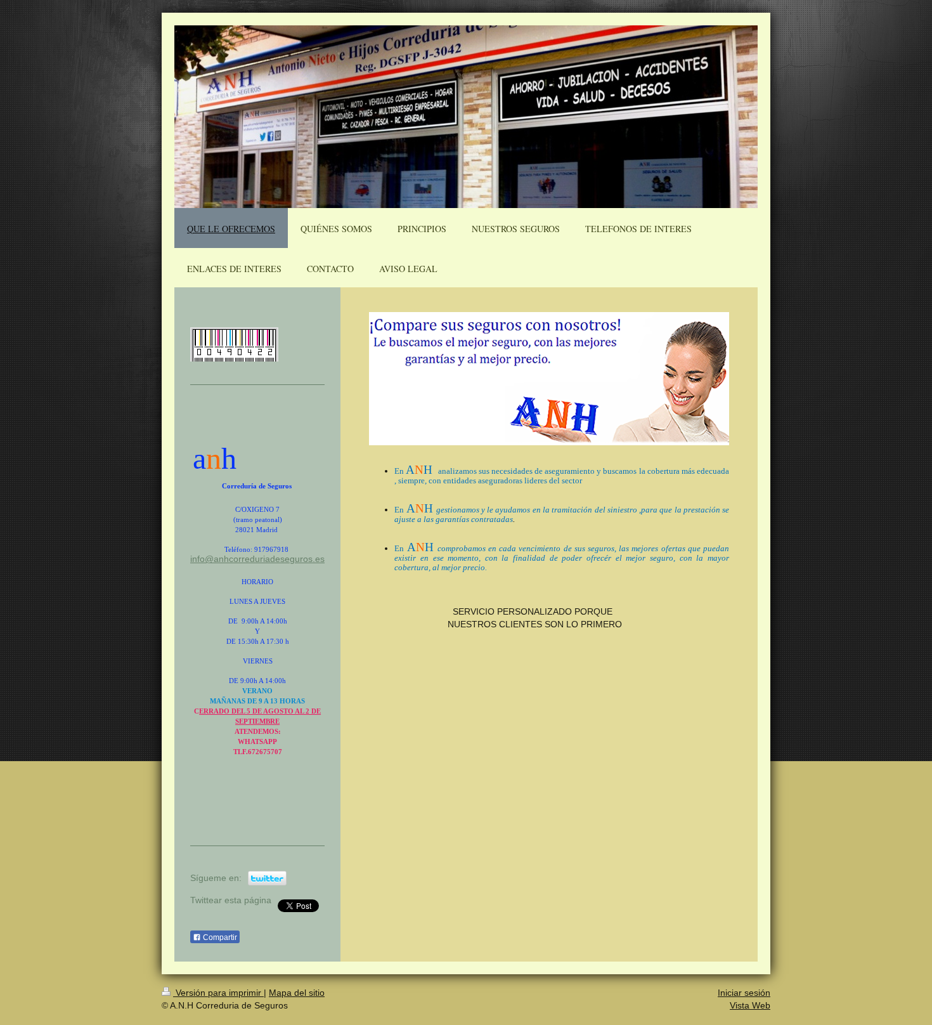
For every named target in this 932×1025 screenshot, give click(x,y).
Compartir (219, 937)
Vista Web (750, 1005)
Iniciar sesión (744, 993)
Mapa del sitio (297, 993)
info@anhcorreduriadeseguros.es (257, 559)
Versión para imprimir (218, 993)
